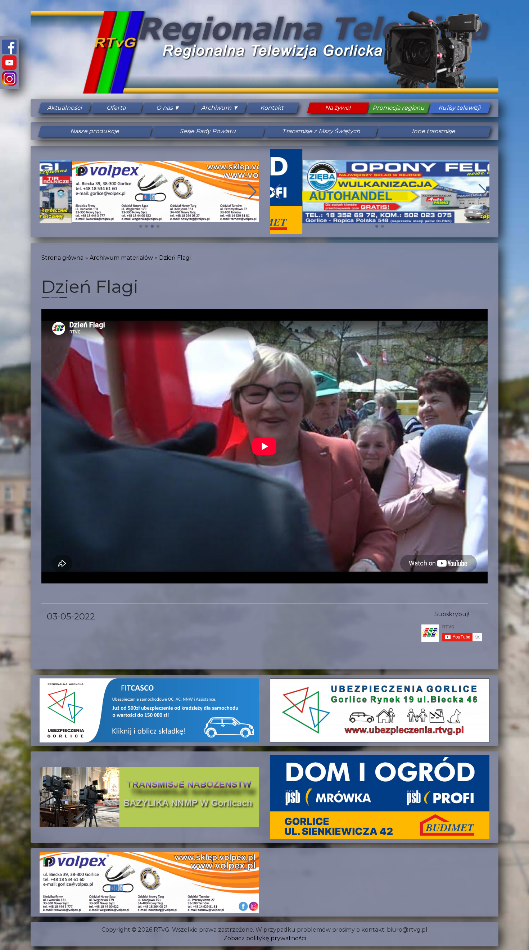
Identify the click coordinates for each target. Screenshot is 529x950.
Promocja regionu (399, 107)
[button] (140, 226)
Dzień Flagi (175, 257)
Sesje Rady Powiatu (208, 131)
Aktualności (65, 107)
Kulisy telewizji (459, 107)
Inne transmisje (433, 131)
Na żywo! (338, 107)
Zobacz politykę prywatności (264, 938)
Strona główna (62, 257)
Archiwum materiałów (121, 257)
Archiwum (217, 107)
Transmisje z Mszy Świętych (321, 131)
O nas (165, 107)
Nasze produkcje (95, 131)
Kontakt (272, 107)
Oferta (116, 107)
